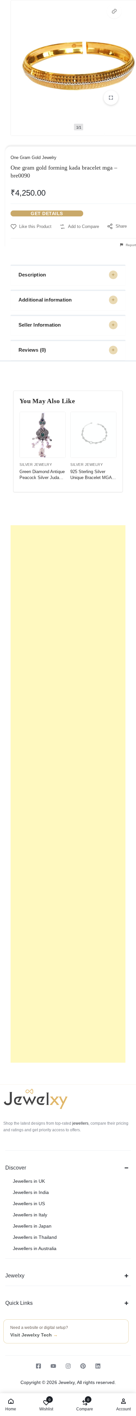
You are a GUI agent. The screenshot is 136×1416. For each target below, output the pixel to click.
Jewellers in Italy (30, 1214)
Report (130, 245)
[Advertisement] (68, 794)
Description (32, 274)
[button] (114, 11)
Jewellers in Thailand (35, 1237)
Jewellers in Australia (34, 1248)
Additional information (45, 300)
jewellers (79, 1123)
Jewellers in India (31, 1192)
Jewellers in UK (29, 1181)
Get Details (47, 213)
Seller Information (39, 325)
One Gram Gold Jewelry (33, 157)
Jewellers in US (29, 1203)
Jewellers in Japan (32, 1226)
